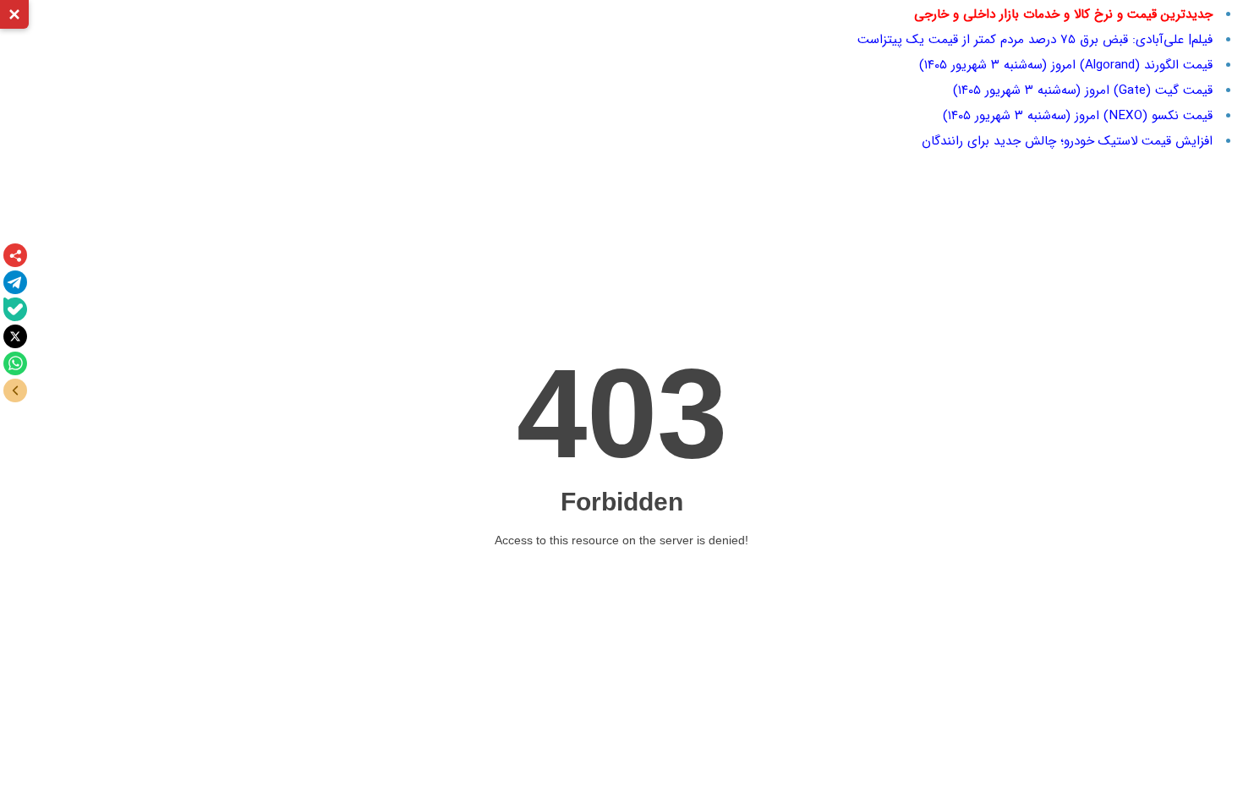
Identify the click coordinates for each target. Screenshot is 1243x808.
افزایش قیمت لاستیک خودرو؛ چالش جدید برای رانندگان (1067, 141)
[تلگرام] (15, 282)
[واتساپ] (15, 363)
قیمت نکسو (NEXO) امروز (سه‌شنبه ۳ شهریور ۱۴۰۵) (1078, 116)
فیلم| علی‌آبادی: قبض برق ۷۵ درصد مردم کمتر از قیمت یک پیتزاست (1035, 40)
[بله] (15, 309)
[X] (15, 336)
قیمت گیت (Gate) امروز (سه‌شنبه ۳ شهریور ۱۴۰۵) (1083, 90)
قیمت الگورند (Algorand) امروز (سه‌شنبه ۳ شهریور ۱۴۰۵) (1066, 65)
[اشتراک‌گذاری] (15, 255)
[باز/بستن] (15, 390)
